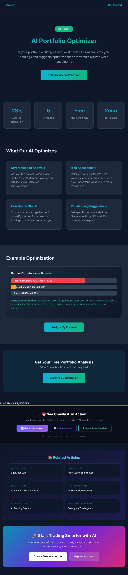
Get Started (115, 5)
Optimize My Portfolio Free (64, 75)
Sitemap (82, 436)
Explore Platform (84, 556)
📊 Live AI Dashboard (32, 428)
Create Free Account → (48, 556)
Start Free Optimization (64, 377)
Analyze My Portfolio (64, 327)
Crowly (10, 5)
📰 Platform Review (63, 428)
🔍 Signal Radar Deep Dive (94, 428)
